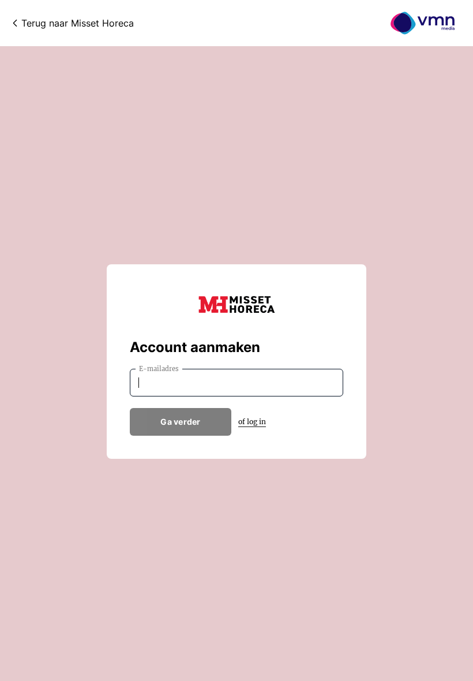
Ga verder (180, 421)
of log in (252, 421)
